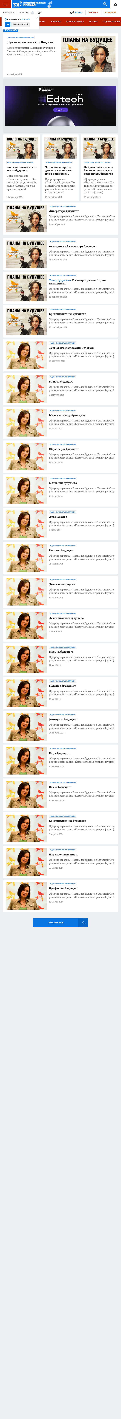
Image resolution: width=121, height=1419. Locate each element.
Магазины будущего (63, 483)
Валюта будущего (61, 381)
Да (7, 24)
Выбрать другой (20, 24)
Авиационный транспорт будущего (73, 246)
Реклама (93, 12)
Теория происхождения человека (71, 347)
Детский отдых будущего (66, 618)
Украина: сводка (75, 21)
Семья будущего (60, 787)
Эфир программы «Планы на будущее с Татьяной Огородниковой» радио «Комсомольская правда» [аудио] (31, 51)
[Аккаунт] (115, 4)
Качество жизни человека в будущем (21, 169)
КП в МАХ (93, 21)
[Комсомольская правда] (29, 4)
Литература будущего (64, 211)
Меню (5, 4)
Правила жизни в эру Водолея (30, 42)
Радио (78, 12)
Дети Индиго (58, 516)
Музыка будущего (61, 652)
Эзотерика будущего (63, 719)
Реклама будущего (61, 550)
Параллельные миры (63, 854)
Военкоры (56, 21)
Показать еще (55, 923)
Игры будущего (59, 753)
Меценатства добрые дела (67, 415)
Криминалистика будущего (67, 314)
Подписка (110, 12)
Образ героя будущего (64, 449)
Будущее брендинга (62, 685)
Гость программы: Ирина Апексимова (77, 282)
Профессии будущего (63, 888)
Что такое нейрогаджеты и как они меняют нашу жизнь (58, 170)
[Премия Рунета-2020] (49, 4)
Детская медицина (62, 584)
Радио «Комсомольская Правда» (21, 37)
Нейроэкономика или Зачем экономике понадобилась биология (98, 170)
